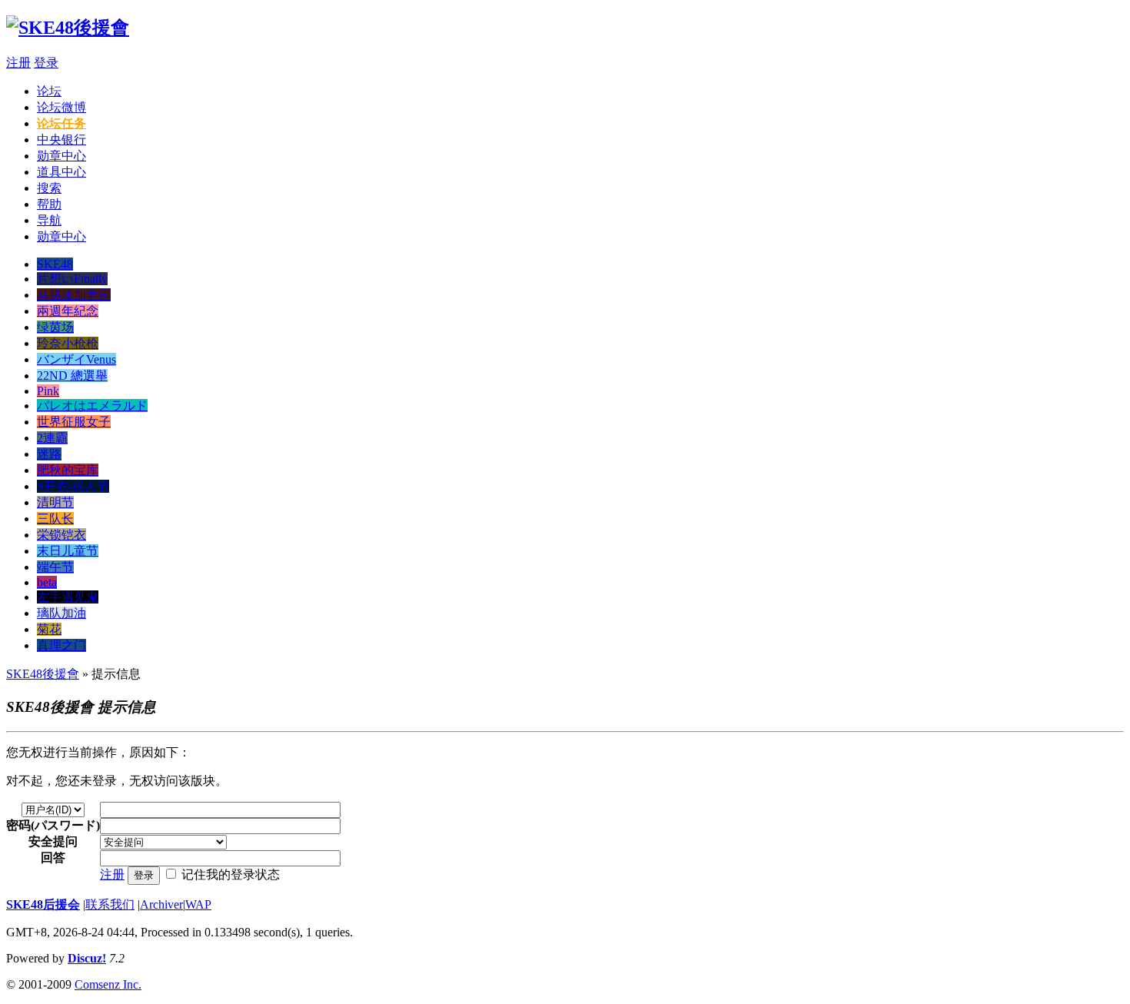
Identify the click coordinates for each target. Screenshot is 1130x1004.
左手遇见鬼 (67, 596)
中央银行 (61, 139)
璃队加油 (61, 613)
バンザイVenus (76, 359)
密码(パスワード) (53, 825)
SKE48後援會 (42, 673)
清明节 (55, 502)
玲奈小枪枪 (67, 343)
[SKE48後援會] (67, 28)
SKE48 (55, 264)
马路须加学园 (74, 294)
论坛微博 (61, 107)
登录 (46, 62)
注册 (18, 62)
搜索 (49, 187)
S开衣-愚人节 (73, 486)
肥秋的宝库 (67, 470)
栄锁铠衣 (61, 534)
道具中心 (61, 171)
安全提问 (53, 841)
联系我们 (110, 904)
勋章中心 (61, 155)
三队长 (55, 518)
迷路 (49, 453)
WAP (198, 904)
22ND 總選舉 (72, 375)
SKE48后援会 (43, 904)
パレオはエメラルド (92, 405)
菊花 (49, 629)
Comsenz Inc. (108, 984)
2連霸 (52, 437)
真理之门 (61, 645)
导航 (49, 220)
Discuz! (87, 958)
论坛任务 (61, 123)
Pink (48, 390)
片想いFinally (72, 278)
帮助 (49, 204)
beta (47, 582)
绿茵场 (55, 327)
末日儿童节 (67, 550)
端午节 (55, 566)
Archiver (161, 904)
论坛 (49, 91)
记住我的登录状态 (230, 874)
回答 (53, 857)
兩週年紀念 (67, 310)
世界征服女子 (74, 421)
